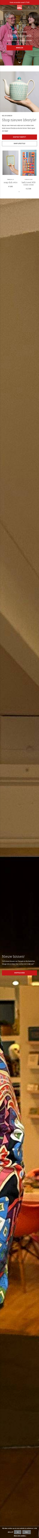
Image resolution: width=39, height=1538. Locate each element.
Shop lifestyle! (19, 143)
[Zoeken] (32, 7)
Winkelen (19, 48)
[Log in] (29, 7)
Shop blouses (19, 973)
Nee (26, 1532)
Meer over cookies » (20, 1535)
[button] (3, 7)
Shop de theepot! (19, 137)
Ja (17, 1532)
